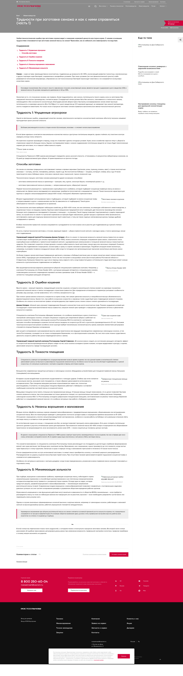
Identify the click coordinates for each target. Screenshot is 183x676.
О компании (127, 2)
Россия (133, 641)
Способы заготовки (29, 53)
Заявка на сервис (99, 623)
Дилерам (130, 628)
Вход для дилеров (26, 619)
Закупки (59, 632)
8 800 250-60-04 (34, 582)
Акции (129, 623)
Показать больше (21, 562)
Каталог (162, 6)
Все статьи (102, 6)
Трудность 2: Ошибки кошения (30, 57)
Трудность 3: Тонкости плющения (31, 61)
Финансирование (153, 2)
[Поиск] (95, 6)
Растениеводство (131, 6)
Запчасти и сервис (139, 2)
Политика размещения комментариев (94, 554)
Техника (59, 619)
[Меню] (89, 6)
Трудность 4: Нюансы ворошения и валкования (37, 64)
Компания (96, 619)
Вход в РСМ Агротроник (28, 621)
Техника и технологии (116, 6)
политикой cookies (99, 660)
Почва (153, 6)
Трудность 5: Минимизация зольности (33, 68)
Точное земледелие (64, 628)
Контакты (162, 2)
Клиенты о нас (133, 619)
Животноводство (144, 6)
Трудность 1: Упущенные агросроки (32, 50)
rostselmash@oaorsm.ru (32, 585)
